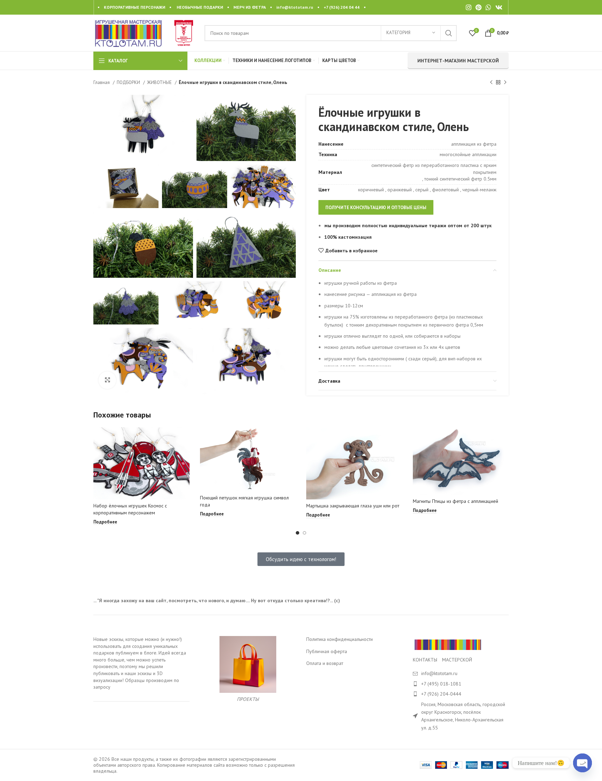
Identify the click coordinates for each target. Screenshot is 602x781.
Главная (102, 82)
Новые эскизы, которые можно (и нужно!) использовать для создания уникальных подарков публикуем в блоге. (137, 646)
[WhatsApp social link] (488, 7)
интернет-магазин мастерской (458, 61)
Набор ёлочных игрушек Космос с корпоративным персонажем (130, 509)
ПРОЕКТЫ (248, 699)
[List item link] (461, 684)
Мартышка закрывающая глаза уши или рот (352, 506)
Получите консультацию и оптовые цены (375, 207)
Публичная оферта (326, 651)
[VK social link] (498, 7)
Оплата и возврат (324, 663)
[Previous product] (491, 82)
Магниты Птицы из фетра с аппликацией (455, 501)
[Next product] (505, 82)
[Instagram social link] (468, 7)
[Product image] (141, 463)
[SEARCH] (449, 33)
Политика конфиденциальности (339, 639)
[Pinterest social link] (478, 7)
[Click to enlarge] (107, 380)
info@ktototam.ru (294, 7)
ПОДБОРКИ (129, 82)
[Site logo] (128, 32)
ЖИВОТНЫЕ (160, 82)
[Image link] (448, 644)
